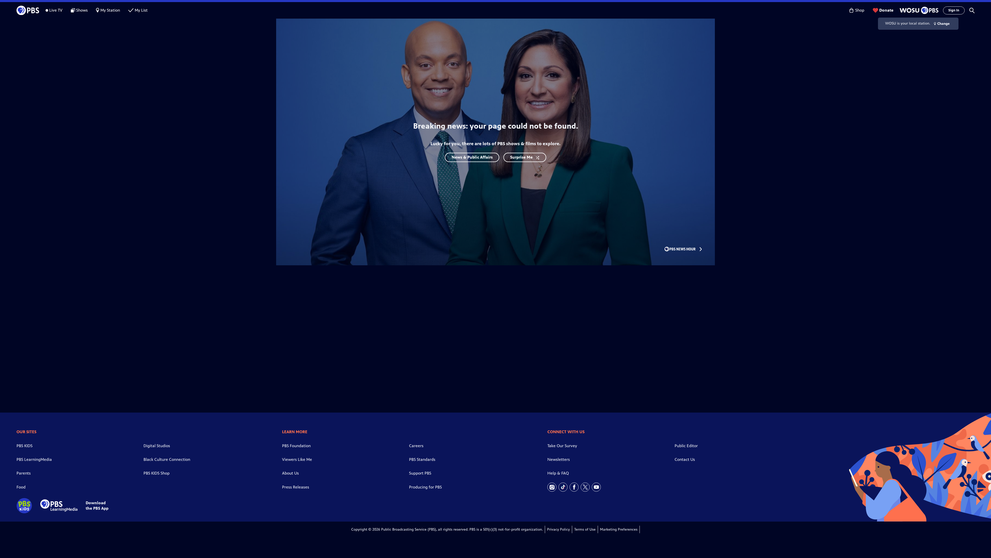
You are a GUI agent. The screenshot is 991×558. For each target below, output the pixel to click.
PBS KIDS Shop (156, 473)
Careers (416, 445)
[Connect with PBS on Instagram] (551, 487)
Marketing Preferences (618, 529)
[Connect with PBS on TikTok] (563, 487)
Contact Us (685, 459)
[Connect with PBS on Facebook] (574, 487)
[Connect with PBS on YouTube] (596, 487)
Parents (24, 473)
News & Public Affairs (472, 157)
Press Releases (295, 487)
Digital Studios (156, 445)
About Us (290, 473)
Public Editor (686, 445)
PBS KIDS (25, 445)
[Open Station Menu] (918, 10)
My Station (110, 10)
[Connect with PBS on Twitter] (585, 487)
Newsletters (558, 459)
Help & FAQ (558, 473)
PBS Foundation (296, 445)
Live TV (55, 10)
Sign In (953, 10)
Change (943, 23)
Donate (886, 10)
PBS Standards (422, 459)
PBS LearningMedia (34, 459)
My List (141, 10)
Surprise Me (521, 157)
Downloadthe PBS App (97, 505)
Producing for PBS (425, 487)
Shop (859, 10)
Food (21, 487)
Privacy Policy (558, 529)
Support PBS (420, 473)
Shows (82, 10)
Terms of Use (585, 529)
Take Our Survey (562, 445)
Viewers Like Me (297, 459)
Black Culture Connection (166, 459)
